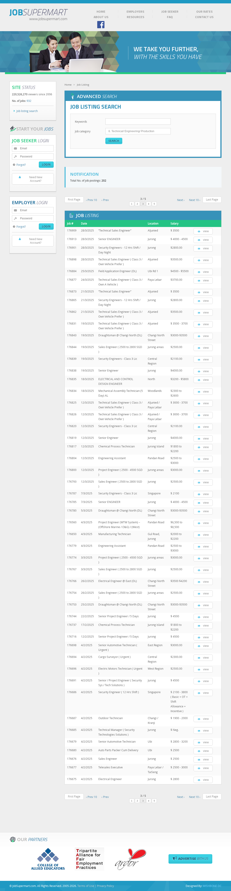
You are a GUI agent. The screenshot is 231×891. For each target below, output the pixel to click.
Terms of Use (85, 886)
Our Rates (204, 11)
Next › (181, 200)
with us (193, 858)
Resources (135, 17)
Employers (135, 11)
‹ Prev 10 (91, 200)
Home (101, 11)
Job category (82, 131)
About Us (101, 17)
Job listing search (27, 111)
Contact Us (204, 17)
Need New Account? (35, 178)
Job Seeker (169, 11)
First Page (74, 199)
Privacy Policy (105, 886)
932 (29, 101)
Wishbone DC (212, 886)
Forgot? (21, 164)
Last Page (212, 199)
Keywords (81, 121)
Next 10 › (194, 200)
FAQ (170, 17)
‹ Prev (105, 200)
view (206, 231)
